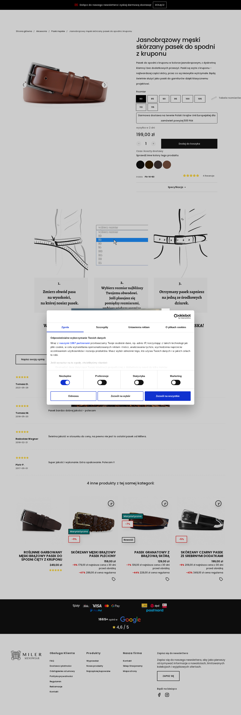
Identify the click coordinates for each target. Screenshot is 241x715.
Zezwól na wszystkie (168, 396)
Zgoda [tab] (65, 327)
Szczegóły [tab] (102, 327)
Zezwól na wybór (120, 396)
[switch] (102, 382)
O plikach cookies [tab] (176, 327)
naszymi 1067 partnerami (74, 343)
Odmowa (73, 396)
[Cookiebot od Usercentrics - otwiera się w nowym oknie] (176, 316)
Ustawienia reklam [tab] (139, 327)
